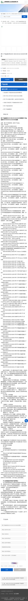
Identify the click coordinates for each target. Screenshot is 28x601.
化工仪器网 (16, 593)
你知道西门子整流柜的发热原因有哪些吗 (13, 92)
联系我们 (21, 79)
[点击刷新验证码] (14, 563)
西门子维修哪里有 (8, 109)
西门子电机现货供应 (8, 105)
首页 (8, 21)
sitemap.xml (16, 599)
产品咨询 (7, 79)
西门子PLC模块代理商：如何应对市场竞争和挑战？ (15, 99)
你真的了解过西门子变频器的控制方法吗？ (13, 102)
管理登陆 (22, 599)
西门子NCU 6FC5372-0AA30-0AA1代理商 (13, 95)
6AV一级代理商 (8, 23)
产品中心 (13, 21)
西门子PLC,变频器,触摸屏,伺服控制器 (14, 13)
